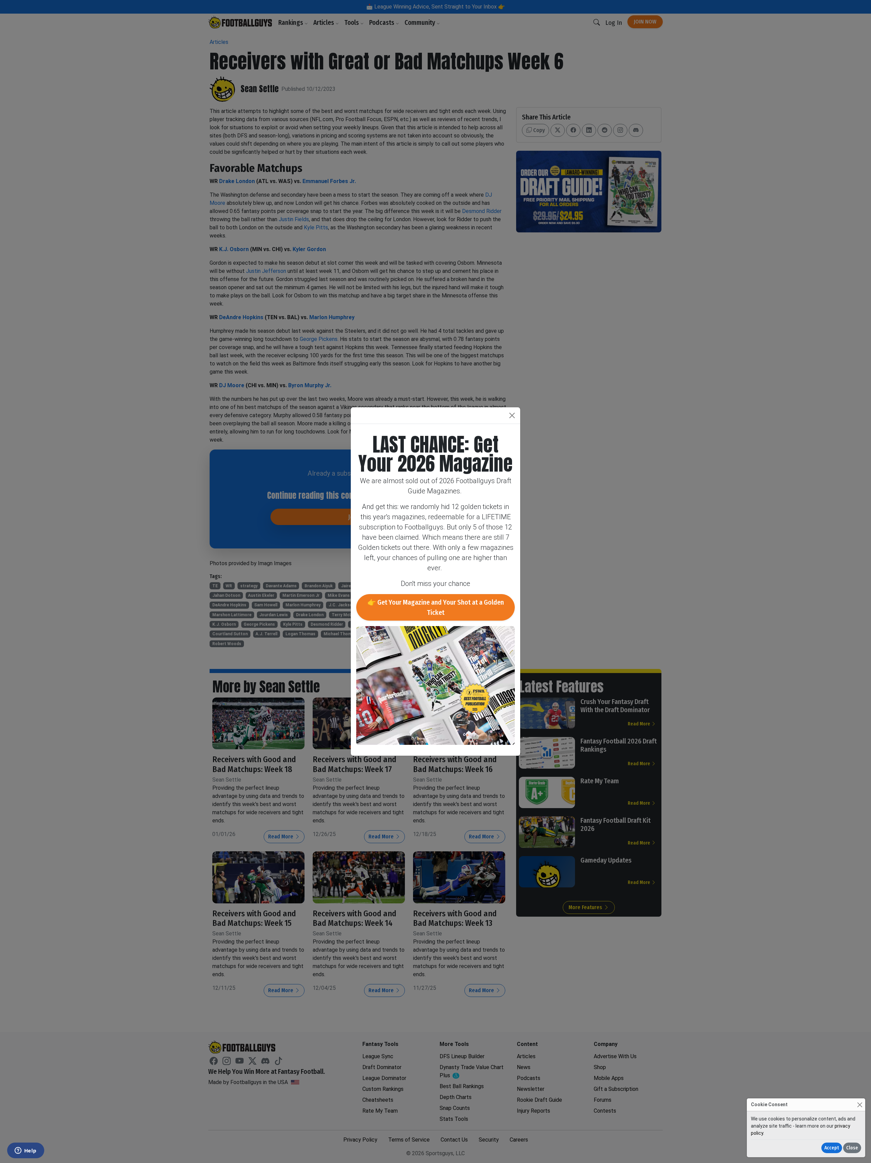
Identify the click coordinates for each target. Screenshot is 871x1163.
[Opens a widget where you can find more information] (25, 1151)
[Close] (859, 1104)
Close (852, 1148)
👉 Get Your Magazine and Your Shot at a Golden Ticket (435, 607)
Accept (831, 1148)
